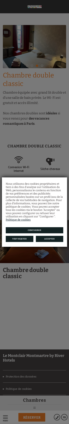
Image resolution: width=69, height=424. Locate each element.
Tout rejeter (19, 239)
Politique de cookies (18, 219)
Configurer (34, 230)
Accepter (49, 239)
